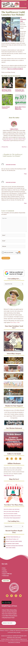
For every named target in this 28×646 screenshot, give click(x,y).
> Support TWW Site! (7, 573)
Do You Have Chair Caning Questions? (12, 517)
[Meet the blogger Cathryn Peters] (14, 297)
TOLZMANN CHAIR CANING (12, 543)
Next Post (24, 146)
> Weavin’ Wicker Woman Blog (9, 610)
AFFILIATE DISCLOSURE (14, 632)
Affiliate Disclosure (8, 475)
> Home (3, 568)
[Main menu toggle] (25, 4)
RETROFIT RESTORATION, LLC (13, 537)
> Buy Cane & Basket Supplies (9, 613)
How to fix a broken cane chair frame (11, 509)
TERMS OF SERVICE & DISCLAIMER (19, 630)
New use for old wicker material (10, 513)
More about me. (9, 138)
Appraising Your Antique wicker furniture (12, 515)
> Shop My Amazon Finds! (8, 617)
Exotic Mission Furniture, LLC (12, 539)
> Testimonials (5, 575)
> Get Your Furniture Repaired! (9, 611)
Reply (25, 173)
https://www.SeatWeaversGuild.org (15, 68)
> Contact (4, 569)
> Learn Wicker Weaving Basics (9, 615)
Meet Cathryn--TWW (15, 322)
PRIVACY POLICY (4, 630)
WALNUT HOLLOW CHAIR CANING (14, 541)
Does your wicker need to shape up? (11, 511)
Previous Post (4, 146)
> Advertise (4, 571)
